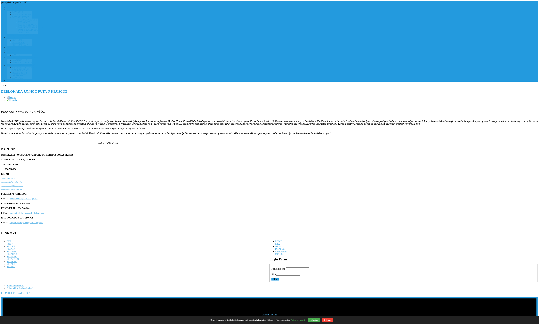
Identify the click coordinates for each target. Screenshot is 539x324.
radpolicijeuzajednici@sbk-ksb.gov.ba (26, 222)
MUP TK (11, 249)
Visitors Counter (269, 314)
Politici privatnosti (298, 320)
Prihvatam (314, 320)
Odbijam (327, 320)
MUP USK (12, 251)
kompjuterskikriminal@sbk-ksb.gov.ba (27, 213)
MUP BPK (12, 261)
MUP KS (11, 246)
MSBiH (278, 241)
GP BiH (278, 246)
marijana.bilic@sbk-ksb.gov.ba (23, 198)
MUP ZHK (12, 256)
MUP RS (279, 254)
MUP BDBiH (281, 251)
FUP (9, 241)
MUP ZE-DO (13, 259)
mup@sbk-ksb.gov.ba (8, 178)
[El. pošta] (12, 100)
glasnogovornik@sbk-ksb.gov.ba (12, 186)
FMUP (10, 244)
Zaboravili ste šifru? (15, 285)
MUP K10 (11, 264)
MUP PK (11, 266)
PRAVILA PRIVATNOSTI (15, 293)
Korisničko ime (278, 269)
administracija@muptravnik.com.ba (12, 189)
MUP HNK (12, 254)
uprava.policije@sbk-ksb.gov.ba (11, 182)
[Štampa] (11, 97)
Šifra (273, 274)
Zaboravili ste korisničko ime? (20, 288)
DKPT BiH (280, 249)
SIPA (277, 244)
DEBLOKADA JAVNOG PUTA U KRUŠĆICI (34, 91)
